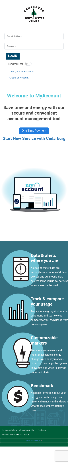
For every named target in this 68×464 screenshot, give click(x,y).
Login (12, 56)
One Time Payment (34, 130)
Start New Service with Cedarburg (34, 138)
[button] (19, 78)
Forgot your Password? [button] (23, 71)
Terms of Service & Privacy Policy (15, 434)
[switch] (28, 64)
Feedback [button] (42, 430)
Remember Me (15, 64)
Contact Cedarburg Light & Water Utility (18, 430)
